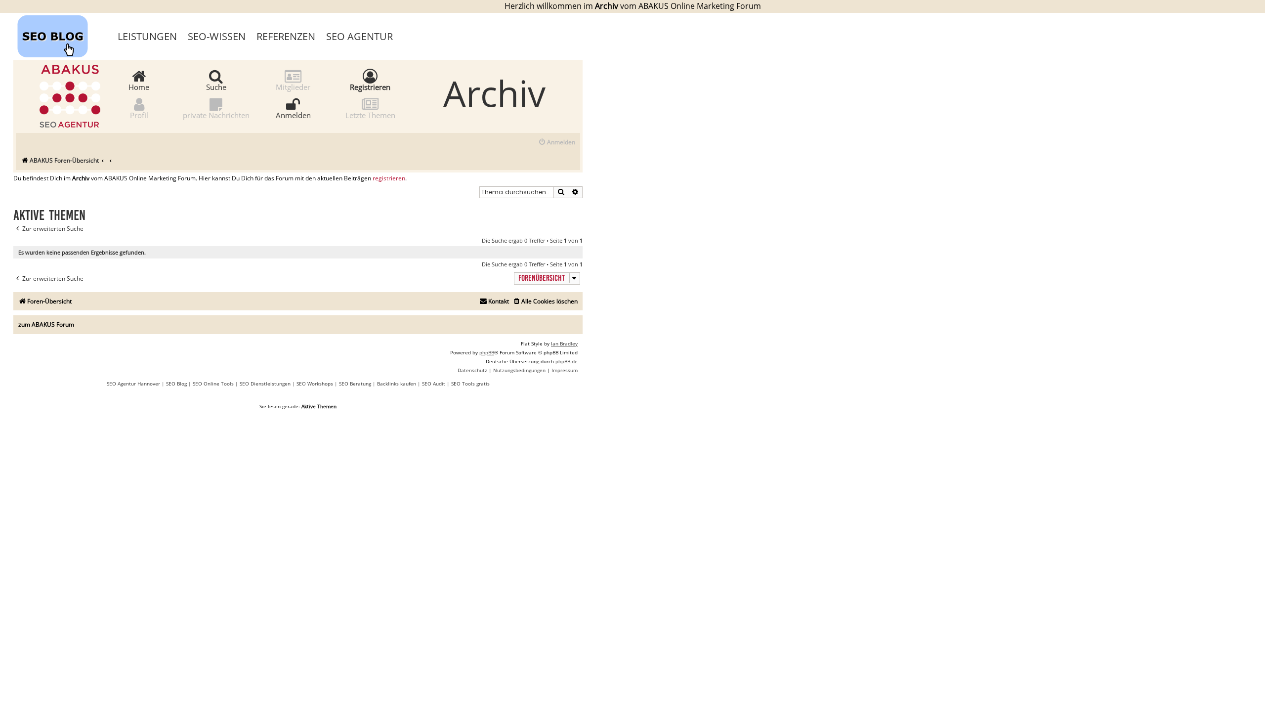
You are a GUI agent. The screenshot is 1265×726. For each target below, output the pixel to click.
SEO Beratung (355, 383)
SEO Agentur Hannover (133, 383)
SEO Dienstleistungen (265, 383)
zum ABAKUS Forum (46, 324)
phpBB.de (566, 361)
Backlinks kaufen (396, 383)
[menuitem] (556, 142)
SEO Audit (433, 383)
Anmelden (293, 114)
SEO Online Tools (213, 383)
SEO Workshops (314, 383)
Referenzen (285, 36)
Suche (216, 86)
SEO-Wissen (217, 36)
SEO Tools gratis (470, 383)
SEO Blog (176, 383)
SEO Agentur (359, 36)
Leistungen (147, 36)
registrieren (389, 178)
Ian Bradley (564, 343)
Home (138, 86)
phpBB (486, 352)
